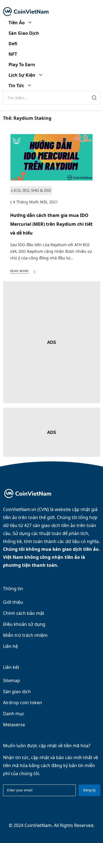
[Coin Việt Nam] (26, 11)
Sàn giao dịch (17, 691)
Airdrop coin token (22, 703)
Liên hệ (10, 646)
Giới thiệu (13, 602)
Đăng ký (89, 790)
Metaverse (14, 725)
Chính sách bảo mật (23, 613)
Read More (19, 271)
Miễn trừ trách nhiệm (25, 635)
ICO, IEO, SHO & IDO (32, 190)
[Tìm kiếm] (94, 98)
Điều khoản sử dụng (24, 624)
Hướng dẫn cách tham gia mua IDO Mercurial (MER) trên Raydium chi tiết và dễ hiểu (51, 224)
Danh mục (13, 714)
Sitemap (11, 680)
